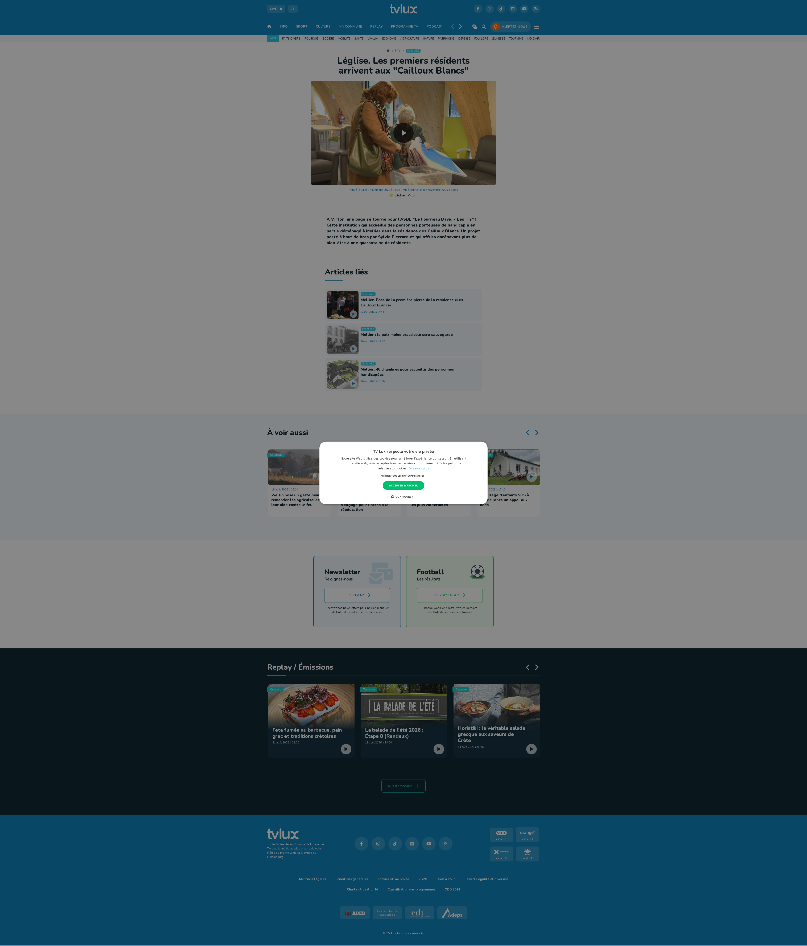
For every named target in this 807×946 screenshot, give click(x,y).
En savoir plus (419, 468)
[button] (403, 476)
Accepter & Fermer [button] (403, 485)
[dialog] (403, 473)
